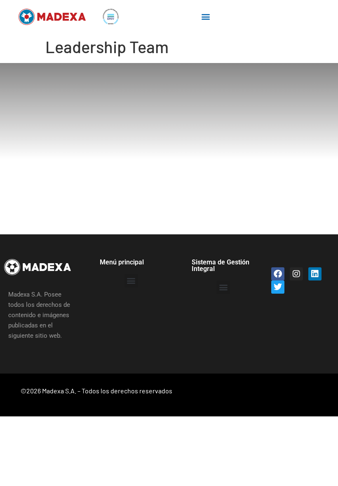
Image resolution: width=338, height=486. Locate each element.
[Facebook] (277, 273)
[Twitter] (277, 287)
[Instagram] (296, 273)
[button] (206, 16)
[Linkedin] (315, 273)
